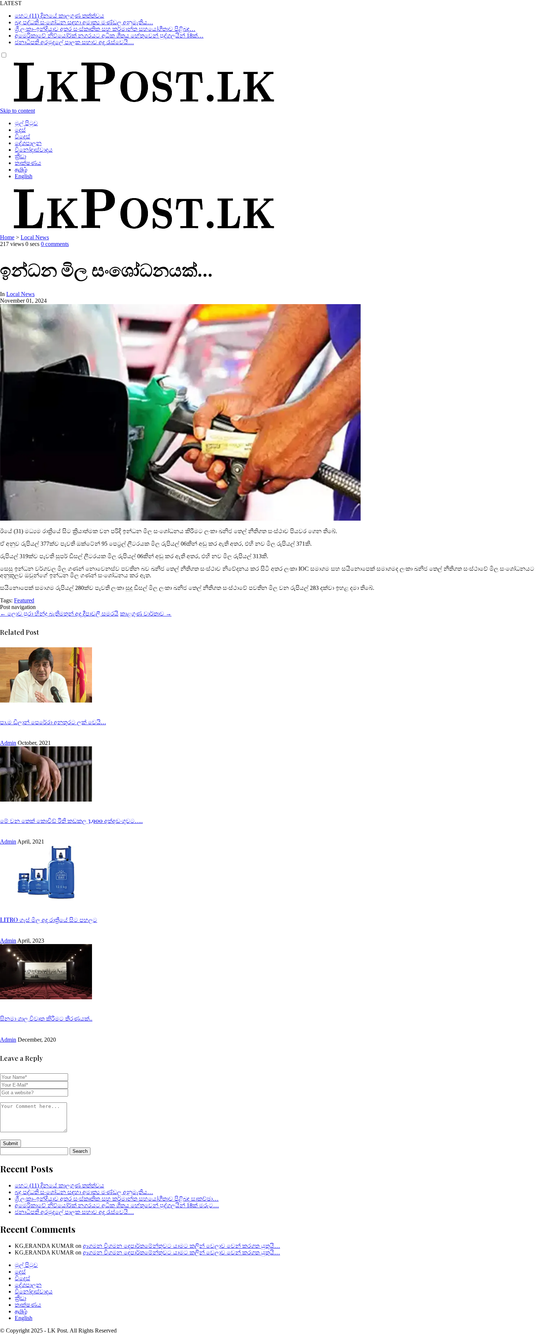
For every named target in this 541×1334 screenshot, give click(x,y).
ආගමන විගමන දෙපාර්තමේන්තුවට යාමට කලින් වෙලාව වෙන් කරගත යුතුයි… (181, 1246)
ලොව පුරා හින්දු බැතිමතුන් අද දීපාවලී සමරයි (59, 613)
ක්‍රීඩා (20, 156)
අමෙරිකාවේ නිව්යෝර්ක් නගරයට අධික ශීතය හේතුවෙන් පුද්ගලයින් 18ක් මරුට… (117, 1205)
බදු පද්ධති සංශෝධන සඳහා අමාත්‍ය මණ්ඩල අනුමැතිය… (84, 22)
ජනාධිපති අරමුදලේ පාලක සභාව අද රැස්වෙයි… (74, 42)
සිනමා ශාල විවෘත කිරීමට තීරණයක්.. (46, 1018)
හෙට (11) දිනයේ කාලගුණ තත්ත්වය (59, 16)
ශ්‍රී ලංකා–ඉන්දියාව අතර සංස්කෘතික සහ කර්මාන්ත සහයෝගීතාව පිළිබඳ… (105, 29)
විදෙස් (22, 136)
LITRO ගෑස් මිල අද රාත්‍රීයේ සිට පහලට (48, 919)
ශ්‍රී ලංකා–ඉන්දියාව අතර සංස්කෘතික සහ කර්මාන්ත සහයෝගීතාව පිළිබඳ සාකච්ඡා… (117, 1199)
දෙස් (20, 130)
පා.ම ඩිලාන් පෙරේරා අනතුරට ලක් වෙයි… (53, 722)
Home (7, 237)
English (23, 176)
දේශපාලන (28, 143)
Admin (8, 743)
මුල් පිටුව (26, 123)
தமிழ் (21, 169)
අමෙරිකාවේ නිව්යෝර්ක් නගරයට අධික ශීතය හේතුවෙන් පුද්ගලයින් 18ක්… (109, 35)
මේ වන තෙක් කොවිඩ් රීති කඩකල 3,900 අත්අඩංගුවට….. (71, 820)
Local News (35, 237)
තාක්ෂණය (28, 163)
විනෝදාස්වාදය (34, 150)
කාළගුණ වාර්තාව (146, 613)
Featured (24, 600)
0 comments (55, 244)
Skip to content (17, 111)
